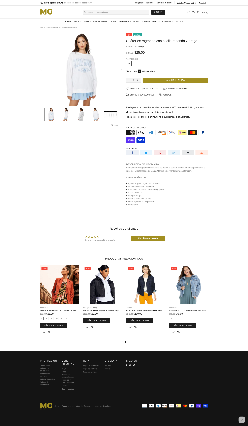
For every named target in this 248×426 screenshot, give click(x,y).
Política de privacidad (44, 369)
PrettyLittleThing (90, 307)
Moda (64, 372)
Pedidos (108, 365)
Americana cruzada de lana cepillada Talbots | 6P (145, 310)
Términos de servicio (45, 375)
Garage (141, 46)
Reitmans (44, 307)
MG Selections (46, 12)
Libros (64, 386)
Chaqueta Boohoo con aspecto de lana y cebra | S (188, 310)
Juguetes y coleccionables (68, 381)
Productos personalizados (68, 376)
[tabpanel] (145, 300)
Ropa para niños (90, 372)
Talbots (129, 307)
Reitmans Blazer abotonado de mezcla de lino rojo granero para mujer (59, 310)
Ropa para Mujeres (91, 365)
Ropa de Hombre (90, 369)
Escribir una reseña (148, 238)
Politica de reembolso (44, 383)
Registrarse (149, 3)
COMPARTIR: (132, 148)
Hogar (64, 368)
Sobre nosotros (68, 389)
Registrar (139, 3)
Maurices (173, 307)
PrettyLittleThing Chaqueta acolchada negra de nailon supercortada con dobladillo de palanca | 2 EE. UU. (102, 310)
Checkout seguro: (136, 128)
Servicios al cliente (164, 3)
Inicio (41, 27)
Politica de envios (47, 379)
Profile (107, 369)
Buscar (158, 12)
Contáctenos (45, 365)
